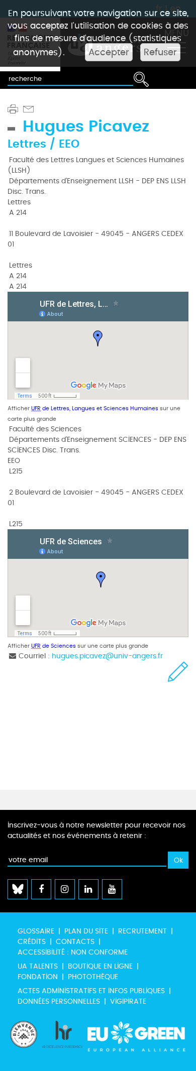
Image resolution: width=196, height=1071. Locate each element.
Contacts (75, 941)
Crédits (32, 941)
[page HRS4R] (62, 1041)
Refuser (160, 52)
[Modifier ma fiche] (178, 671)
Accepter (108, 52)
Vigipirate (128, 1001)
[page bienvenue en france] (24, 1041)
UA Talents (38, 966)
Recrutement (142, 931)
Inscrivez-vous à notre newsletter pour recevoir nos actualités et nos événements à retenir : (96, 830)
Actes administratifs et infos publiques (91, 991)
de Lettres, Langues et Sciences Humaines (94, 408)
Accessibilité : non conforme (73, 952)
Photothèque (93, 977)
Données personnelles (59, 1001)
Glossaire (36, 931)
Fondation (38, 977)
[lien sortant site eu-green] (136, 1041)
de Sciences (53, 646)
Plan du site (86, 931)
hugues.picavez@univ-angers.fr (107, 656)
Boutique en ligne (100, 966)
